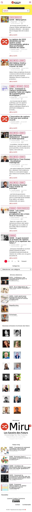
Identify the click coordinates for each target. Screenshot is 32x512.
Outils (26, 86)
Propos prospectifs (15, 17)
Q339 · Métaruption (17, 20)
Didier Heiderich (15, 217)
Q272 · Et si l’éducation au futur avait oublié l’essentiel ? (19, 287)
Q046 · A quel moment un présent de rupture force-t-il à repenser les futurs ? (19, 240)
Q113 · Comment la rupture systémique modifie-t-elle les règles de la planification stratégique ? (20, 92)
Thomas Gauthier (15, 68)
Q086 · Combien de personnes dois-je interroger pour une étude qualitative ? (20, 467)
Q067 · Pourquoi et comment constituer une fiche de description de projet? (19, 449)
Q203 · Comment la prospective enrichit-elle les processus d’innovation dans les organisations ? (19, 477)
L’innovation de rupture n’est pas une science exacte (19, 118)
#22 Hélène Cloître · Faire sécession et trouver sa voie (18, 64)
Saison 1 (22, 182)
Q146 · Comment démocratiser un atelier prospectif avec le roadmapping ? (17, 486)
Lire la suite (13, 35)
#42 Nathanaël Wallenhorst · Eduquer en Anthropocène (19, 137)
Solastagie (13, 314)
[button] (28, 10)
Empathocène (14, 305)
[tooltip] (6, 333)
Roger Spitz (14, 21)
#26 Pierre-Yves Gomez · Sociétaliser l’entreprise (19, 161)
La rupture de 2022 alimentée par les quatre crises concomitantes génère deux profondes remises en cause (19, 43)
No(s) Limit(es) (14, 60)
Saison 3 (22, 133)
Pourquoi (12, 208)
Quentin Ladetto (15, 49)
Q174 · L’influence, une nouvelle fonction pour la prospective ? (18, 278)
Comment (12, 86)
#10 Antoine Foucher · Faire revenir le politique (18, 186)
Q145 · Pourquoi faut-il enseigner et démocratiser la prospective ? (19, 458)
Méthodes (19, 86)
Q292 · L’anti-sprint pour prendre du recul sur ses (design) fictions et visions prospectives (18, 298)
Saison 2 (22, 60)
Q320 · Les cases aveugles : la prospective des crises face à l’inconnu (19, 213)
